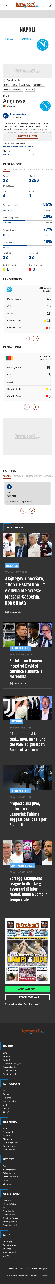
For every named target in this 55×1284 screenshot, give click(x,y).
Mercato (29, 90)
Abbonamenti (9, 1169)
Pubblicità (7, 1241)
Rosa (15, 85)
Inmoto (6, 1135)
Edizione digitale (10, 1176)
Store (5, 1180)
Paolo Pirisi (15, 612)
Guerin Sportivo (10, 1142)
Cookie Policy (9, 1214)
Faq (4, 1207)
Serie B (6, 1060)
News (6, 85)
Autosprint (8, 1132)
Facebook (12, 1269)
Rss (4, 1166)
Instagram (23, 1269)
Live (5, 1053)
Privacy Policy (10, 1221)
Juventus (12, 566)
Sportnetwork (9, 1146)
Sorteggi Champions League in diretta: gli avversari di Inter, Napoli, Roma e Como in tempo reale (29, 889)
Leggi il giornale (28, 997)
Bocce (6, 1108)
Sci (4, 1090)
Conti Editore (9, 1149)
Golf (5, 1104)
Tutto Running (9, 1101)
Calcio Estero (9, 1070)
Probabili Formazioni (13, 90)
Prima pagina (9, 1173)
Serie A (6, 1056)
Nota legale (8, 1211)
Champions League (22, 866)
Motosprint (8, 1139)
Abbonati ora (26, 989)
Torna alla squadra (13, 80)
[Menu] (5, 5)
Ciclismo (7, 1097)
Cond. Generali (10, 1225)
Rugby (6, 1094)
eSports (6, 1111)
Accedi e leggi (31, 1004)
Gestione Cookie (10, 1218)
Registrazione (9, 1245)
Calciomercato (20, 648)
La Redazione (9, 1204)
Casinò (6, 1255)
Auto (5, 1128)
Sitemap (7, 1183)
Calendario (25, 85)
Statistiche (38, 85)
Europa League (10, 1067)
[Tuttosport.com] (27, 5)
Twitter (34, 1269)
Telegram (43, 1269)
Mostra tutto (27, 136)
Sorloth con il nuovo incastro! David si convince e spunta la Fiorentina (26, 668)
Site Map (7, 1248)
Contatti (7, 1200)
